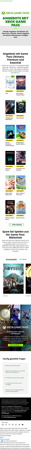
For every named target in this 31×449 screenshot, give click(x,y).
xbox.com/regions (5, 413)
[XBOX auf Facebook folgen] (6, 424)
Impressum (13, 444)
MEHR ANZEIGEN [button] (17, 224)
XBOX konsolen (4, 428)
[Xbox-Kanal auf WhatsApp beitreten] (16, 424)
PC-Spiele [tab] (23, 259)
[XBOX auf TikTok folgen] (19, 424)
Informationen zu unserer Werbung (21, 448)
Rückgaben (19, 433)
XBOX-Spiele (11, 428)
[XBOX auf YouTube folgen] (22, 424)
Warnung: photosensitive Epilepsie (14, 432)
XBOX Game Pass (19, 428)
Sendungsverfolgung (5, 435)
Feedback (21, 430)
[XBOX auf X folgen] (9, 424)
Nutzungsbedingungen (16, 446)
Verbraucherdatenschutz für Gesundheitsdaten (12, 442)
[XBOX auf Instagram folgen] (12, 424)
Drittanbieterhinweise (5, 448)
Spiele (1, 437)
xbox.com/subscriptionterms (10, 417)
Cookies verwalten (5, 446)
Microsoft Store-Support (9, 433)
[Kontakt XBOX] (3, 424)
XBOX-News (8, 430)
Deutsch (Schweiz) (4, 439)
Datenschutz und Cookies (22, 444)
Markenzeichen (26, 446)
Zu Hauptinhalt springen (6, 1)
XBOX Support (15, 430)
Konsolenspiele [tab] (11, 259)
